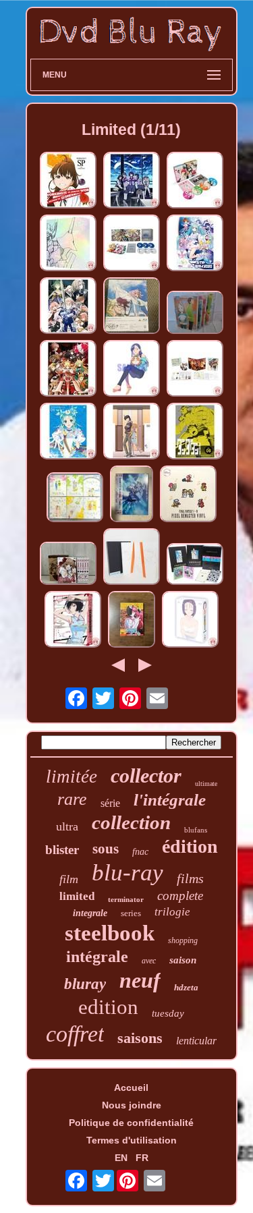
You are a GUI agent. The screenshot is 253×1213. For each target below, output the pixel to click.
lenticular (196, 1040)
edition (108, 1007)
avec (149, 960)
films (190, 878)
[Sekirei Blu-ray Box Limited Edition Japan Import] (195, 181)
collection (131, 822)
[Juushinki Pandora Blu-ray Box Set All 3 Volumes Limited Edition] (131, 306)
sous (105, 849)
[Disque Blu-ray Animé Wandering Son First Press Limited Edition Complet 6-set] (75, 498)
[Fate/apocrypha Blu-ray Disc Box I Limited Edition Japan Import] (68, 306)
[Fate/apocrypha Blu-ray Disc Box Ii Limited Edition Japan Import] (68, 369)
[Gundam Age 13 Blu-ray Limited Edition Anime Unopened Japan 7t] (131, 494)
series (131, 913)
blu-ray (127, 872)
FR (142, 1157)
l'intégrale (170, 800)
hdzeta (186, 987)
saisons (140, 1037)
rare (72, 799)
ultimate (206, 783)
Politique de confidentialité (131, 1122)
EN (121, 1157)
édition (190, 846)
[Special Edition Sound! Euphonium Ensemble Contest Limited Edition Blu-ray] (195, 369)
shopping (183, 940)
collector (146, 775)
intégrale (97, 956)
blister (62, 850)
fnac (140, 852)
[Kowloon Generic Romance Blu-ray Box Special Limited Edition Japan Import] (73, 620)
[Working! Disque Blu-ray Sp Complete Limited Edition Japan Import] (68, 181)
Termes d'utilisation (131, 1140)
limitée (71, 776)
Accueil (131, 1087)
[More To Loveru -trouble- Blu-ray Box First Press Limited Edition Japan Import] (190, 620)
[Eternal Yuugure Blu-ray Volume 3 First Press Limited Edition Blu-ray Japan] (131, 369)
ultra (67, 826)
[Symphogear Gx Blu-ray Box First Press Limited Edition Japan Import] (131, 244)
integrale (90, 913)
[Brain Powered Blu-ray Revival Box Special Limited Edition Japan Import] (68, 244)
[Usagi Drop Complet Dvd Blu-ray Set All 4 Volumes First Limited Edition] (195, 313)
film (68, 879)
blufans (195, 830)
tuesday (168, 1013)
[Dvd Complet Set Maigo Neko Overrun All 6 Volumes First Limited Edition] (68, 564)
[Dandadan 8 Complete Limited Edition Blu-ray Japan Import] (195, 432)
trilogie (172, 911)
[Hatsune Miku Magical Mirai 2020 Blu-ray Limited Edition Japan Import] (195, 244)
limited (76, 896)
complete (180, 895)
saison (182, 960)
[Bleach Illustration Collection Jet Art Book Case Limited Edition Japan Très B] (131, 557)
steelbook (109, 933)
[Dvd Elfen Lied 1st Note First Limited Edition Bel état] (131, 620)
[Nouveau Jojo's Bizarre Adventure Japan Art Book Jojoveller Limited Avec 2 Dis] (195, 565)
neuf (140, 980)
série (110, 803)
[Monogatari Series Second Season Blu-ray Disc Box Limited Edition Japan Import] (131, 181)
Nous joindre (131, 1105)
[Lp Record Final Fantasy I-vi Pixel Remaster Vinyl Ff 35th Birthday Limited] (188, 494)
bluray (85, 984)
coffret (75, 1033)
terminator (126, 899)
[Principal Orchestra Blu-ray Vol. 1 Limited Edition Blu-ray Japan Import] (68, 432)
